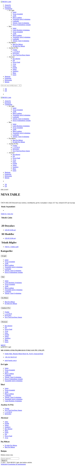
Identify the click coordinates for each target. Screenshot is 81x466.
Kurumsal (8, 7)
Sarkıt (14, 12)
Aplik (14, 16)
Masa (14, 73)
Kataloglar (8, 78)
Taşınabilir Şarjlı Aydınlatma (21, 19)
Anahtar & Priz (6, 308)
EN (6, 91)
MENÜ (3, 345)
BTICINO (16, 53)
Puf (14, 60)
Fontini (15, 50)
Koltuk (15, 67)
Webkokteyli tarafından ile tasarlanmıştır (13, 464)
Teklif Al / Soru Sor (7, 214)
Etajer (14, 75)
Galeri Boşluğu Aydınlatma (21, 30)
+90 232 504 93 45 (11, 357)
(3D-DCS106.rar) (10, 238)
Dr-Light (4, 256)
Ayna (14, 64)
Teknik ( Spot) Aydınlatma (21, 23)
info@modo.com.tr (11, 360)
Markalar (7, 76)
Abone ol (4, 460)
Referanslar (8, 80)
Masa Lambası (17, 17)
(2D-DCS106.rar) (10, 230)
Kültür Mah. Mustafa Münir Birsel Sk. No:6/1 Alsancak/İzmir (24, 354)
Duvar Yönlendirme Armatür (22, 25)
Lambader (16, 21)
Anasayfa (8, 5)
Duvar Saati (16, 62)
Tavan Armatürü (18, 14)
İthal (3, 277)
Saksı (14, 66)
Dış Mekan (5, 298)
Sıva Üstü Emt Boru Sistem (21, 55)
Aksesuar (4, 322)
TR (6, 89)
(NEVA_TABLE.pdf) (11, 247)
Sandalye (15, 71)
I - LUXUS (16, 51)
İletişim (7, 82)
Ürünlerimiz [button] (8, 8)
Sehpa (14, 69)
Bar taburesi (16, 58)
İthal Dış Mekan (18, 44)
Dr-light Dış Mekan (19, 46)
